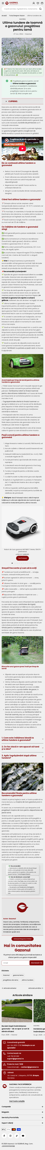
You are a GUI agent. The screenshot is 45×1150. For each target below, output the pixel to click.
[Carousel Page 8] (25, 563)
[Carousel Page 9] (27, 563)
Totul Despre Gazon (17, 15)
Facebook (22, 887)
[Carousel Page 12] (32, 563)
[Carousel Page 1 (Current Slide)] (12, 563)
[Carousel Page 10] (29, 563)
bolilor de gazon (30, 689)
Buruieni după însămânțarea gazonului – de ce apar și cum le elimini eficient (15, 1029)
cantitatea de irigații (26, 604)
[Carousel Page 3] (15, 563)
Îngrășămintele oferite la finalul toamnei (19, 401)
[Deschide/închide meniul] (3, 3)
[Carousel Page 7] (23, 563)
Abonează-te (36, 963)
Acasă (4, 15)
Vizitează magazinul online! (23, 939)
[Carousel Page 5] (19, 563)
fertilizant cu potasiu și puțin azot (21, 348)
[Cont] (33, 3)
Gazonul (10, 1144)
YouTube (20, 881)
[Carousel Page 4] (17, 563)
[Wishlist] (38, 3)
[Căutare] (40, 9)
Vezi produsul (22, 558)
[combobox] (22, 8)
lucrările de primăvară (27, 123)
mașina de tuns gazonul (26, 802)
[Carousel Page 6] (21, 563)
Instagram (30, 887)
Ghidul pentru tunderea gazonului (16, 627)
